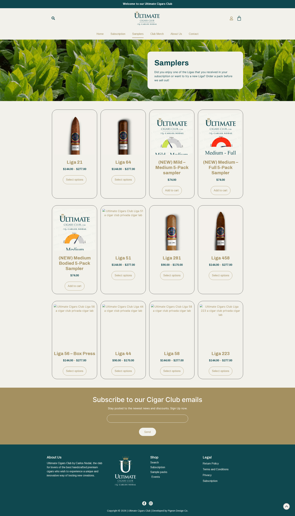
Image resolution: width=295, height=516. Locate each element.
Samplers (138, 33)
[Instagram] (151, 503)
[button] (53, 18)
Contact (194, 33)
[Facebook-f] (144, 503)
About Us (176, 33)
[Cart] (238, 18)
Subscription (117, 33)
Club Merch (157, 33)
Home (100, 33)
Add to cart (172, 190)
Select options (74, 179)
